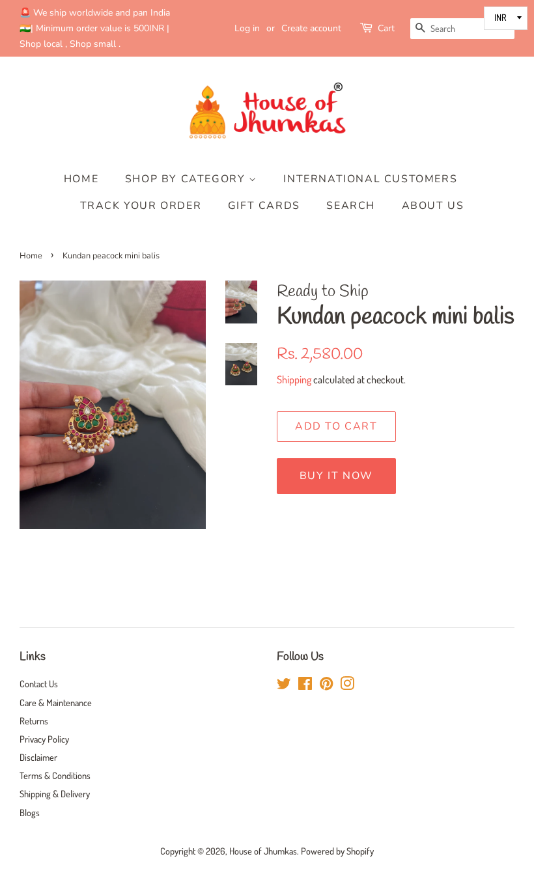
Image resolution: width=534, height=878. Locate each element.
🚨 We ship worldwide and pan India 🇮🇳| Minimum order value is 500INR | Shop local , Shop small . (95, 28)
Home (81, 179)
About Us (433, 206)
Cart (386, 28)
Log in (247, 28)
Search (350, 206)
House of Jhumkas (263, 851)
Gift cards (264, 206)
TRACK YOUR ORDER (141, 206)
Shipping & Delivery (55, 793)
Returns (34, 720)
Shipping (294, 379)
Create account (311, 28)
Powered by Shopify (337, 851)
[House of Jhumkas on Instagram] (347, 685)
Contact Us (39, 683)
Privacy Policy (44, 739)
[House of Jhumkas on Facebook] (305, 685)
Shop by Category (187, 179)
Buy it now (336, 476)
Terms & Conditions (55, 775)
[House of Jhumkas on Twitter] (284, 685)
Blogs (30, 812)
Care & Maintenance (56, 702)
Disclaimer (38, 757)
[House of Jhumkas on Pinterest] (326, 685)
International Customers (370, 179)
